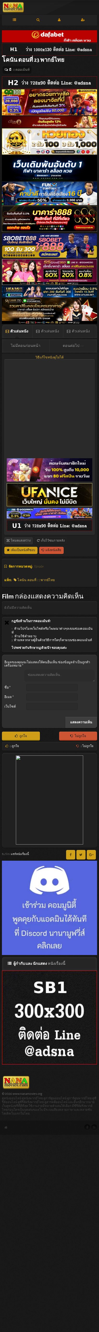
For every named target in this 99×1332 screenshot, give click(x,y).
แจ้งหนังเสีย (53, 550)
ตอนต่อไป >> (73, 346)
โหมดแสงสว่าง (20, 540)
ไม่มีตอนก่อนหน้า (25, 346)
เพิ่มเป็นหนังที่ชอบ (22, 550)
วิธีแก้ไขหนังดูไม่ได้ (49, 357)
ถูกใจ (23, 736)
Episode (38, 566)
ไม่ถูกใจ (80, 736)
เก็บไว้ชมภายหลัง (52, 540)
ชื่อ (7, 687)
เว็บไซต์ (10, 706)
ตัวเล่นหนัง (19, 331)
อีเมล (9, 697)
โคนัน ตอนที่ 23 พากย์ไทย (36, 580)
